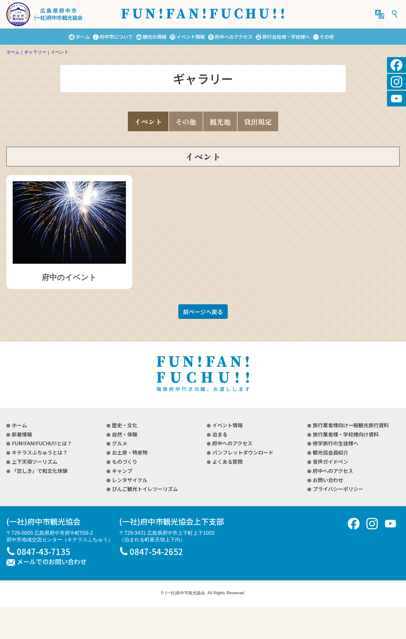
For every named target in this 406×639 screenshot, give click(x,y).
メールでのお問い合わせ (52, 562)
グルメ (119, 443)
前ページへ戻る (203, 311)
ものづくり (124, 461)
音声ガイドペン (330, 461)
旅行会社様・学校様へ (286, 36)
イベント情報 (190, 36)
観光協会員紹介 (330, 452)
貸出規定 (258, 121)
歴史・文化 (124, 425)
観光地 (220, 121)
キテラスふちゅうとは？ (40, 452)
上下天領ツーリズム (34, 461)
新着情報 (22, 434)
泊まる (219, 434)
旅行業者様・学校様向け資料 (346, 434)
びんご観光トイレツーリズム (145, 489)
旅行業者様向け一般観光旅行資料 (351, 425)
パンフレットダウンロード (242, 452)
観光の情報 (155, 36)
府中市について (116, 36)
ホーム (82, 36)
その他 (327, 36)
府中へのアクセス (233, 36)
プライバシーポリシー (338, 489)
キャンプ (122, 470)
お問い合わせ (328, 480)
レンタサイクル (129, 480)
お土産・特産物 (129, 452)
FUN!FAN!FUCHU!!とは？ (42, 443)
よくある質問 (227, 461)
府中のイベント (69, 277)
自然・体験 (124, 434)
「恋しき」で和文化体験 (40, 470)
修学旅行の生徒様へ (335, 443)
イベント (148, 121)
